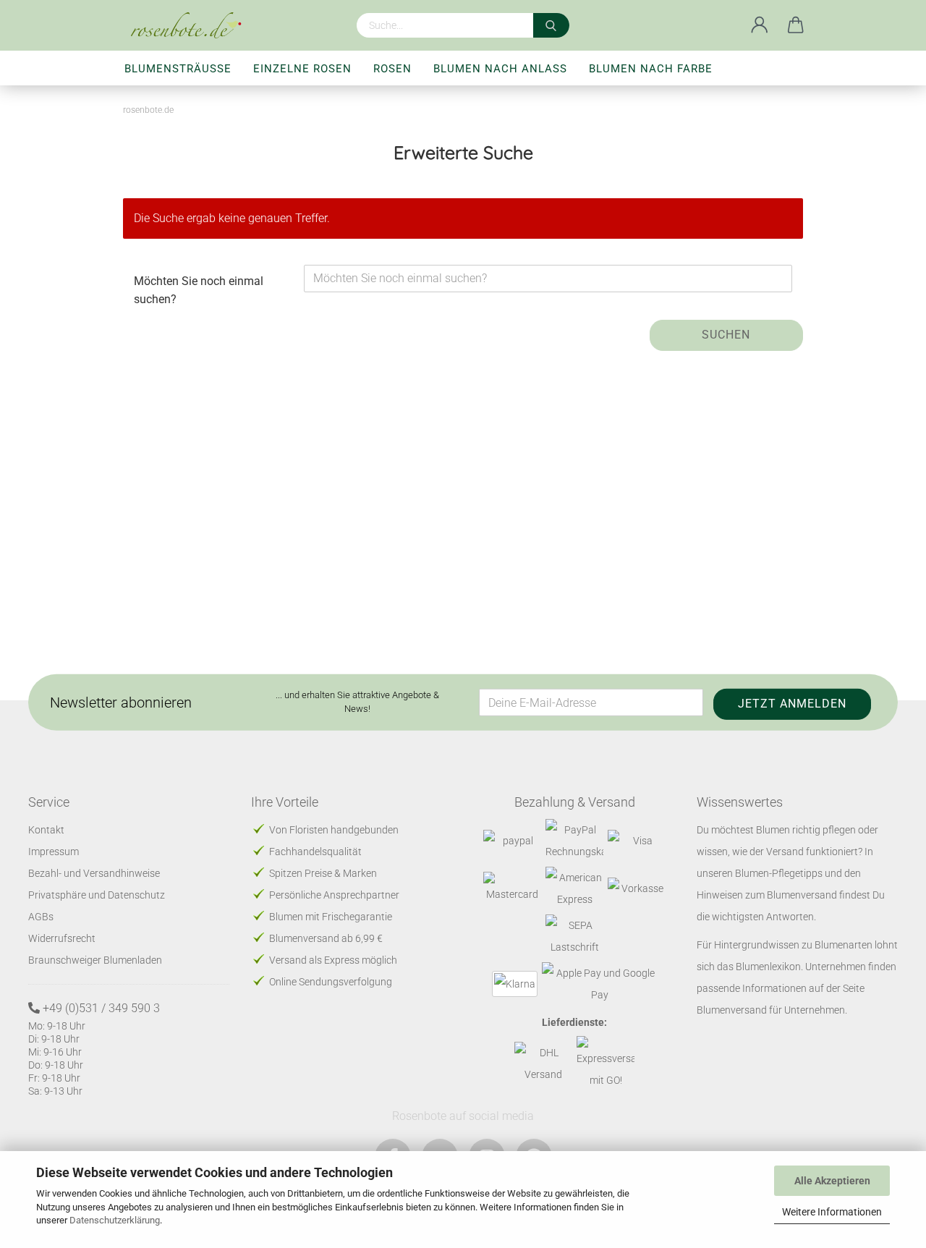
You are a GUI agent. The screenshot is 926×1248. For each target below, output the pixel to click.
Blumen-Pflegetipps (779, 873)
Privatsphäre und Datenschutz (96, 895)
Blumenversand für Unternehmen (771, 1010)
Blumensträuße (178, 68)
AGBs (41, 916)
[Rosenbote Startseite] (191, 25)
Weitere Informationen (832, 1212)
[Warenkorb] (796, 25)
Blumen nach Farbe (651, 68)
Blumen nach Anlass (500, 68)
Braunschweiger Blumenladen (95, 960)
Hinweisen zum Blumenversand (767, 895)
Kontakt (46, 830)
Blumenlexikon (768, 966)
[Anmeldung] (760, 25)
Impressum (53, 851)
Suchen (726, 334)
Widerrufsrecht (61, 938)
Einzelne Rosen (302, 68)
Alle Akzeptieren (832, 1181)
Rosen (392, 68)
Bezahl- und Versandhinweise (94, 873)
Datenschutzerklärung (114, 1220)
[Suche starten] (551, 25)
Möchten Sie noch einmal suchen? (198, 290)
